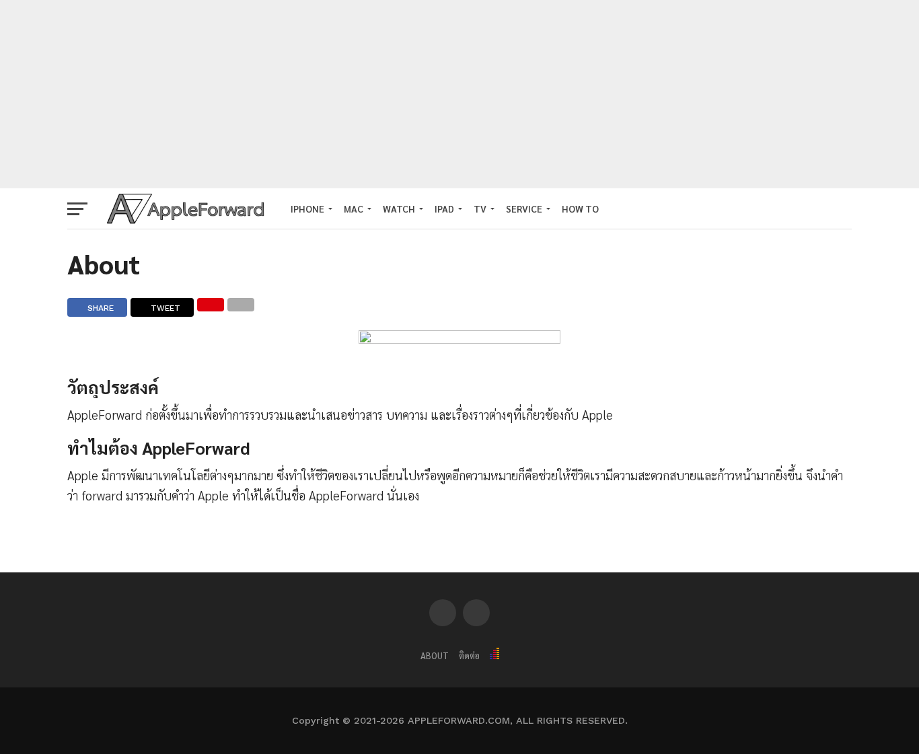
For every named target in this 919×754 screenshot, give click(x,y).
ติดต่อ (469, 655)
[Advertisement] (459, 94)
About (434, 655)
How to (580, 208)
